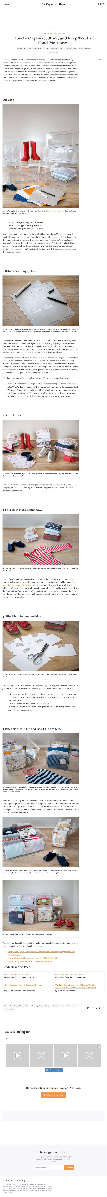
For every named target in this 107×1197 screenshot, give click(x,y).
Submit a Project (21, 1181)
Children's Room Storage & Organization (29, 48)
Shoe (48, 211)
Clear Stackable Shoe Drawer (17, 974)
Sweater (53, 211)
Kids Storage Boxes (84, 48)
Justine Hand (48, 33)
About (5, 1181)
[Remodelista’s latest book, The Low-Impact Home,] (89, 1055)
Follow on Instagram (54, 1070)
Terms (30, 1181)
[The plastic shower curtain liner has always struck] (41, 1055)
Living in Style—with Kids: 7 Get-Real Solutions (30, 961)
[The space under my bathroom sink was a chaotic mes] (65, 1055)
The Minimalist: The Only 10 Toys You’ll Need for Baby (33, 958)
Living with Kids (53, 52)
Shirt (62, 211)
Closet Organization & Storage (53, 48)
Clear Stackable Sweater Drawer (70, 974)
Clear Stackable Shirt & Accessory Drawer (23, 985)
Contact (11, 1181)
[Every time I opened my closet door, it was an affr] (17, 1055)
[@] (11, 1039)
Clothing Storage (71, 48)
